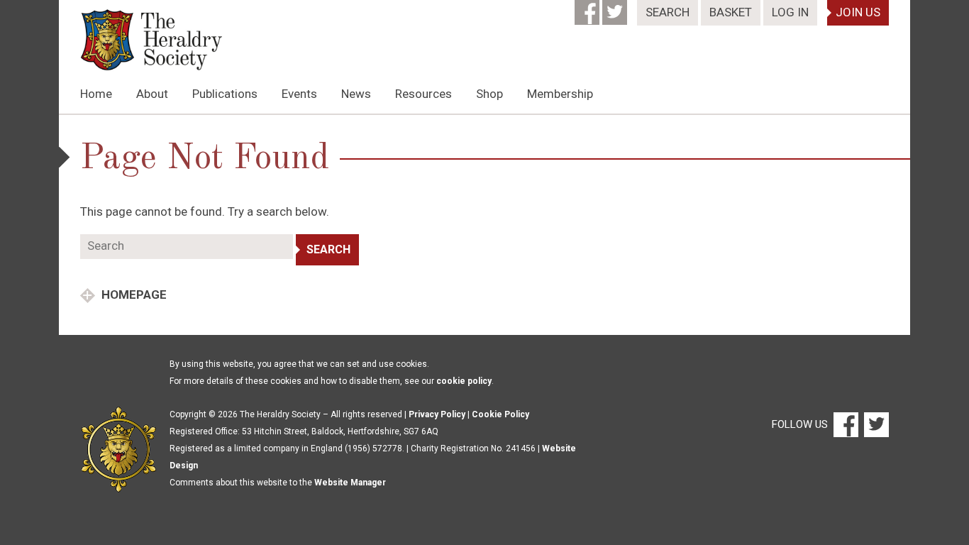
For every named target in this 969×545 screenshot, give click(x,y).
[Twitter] (616, 8)
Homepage (133, 294)
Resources (423, 94)
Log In (790, 12)
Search (668, 12)
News (356, 94)
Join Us (858, 12)
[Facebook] (588, 8)
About (152, 94)
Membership (560, 94)
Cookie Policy (500, 414)
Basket (730, 12)
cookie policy (464, 381)
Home (96, 94)
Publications (225, 94)
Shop (489, 94)
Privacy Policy (437, 414)
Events (299, 94)
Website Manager (350, 483)
